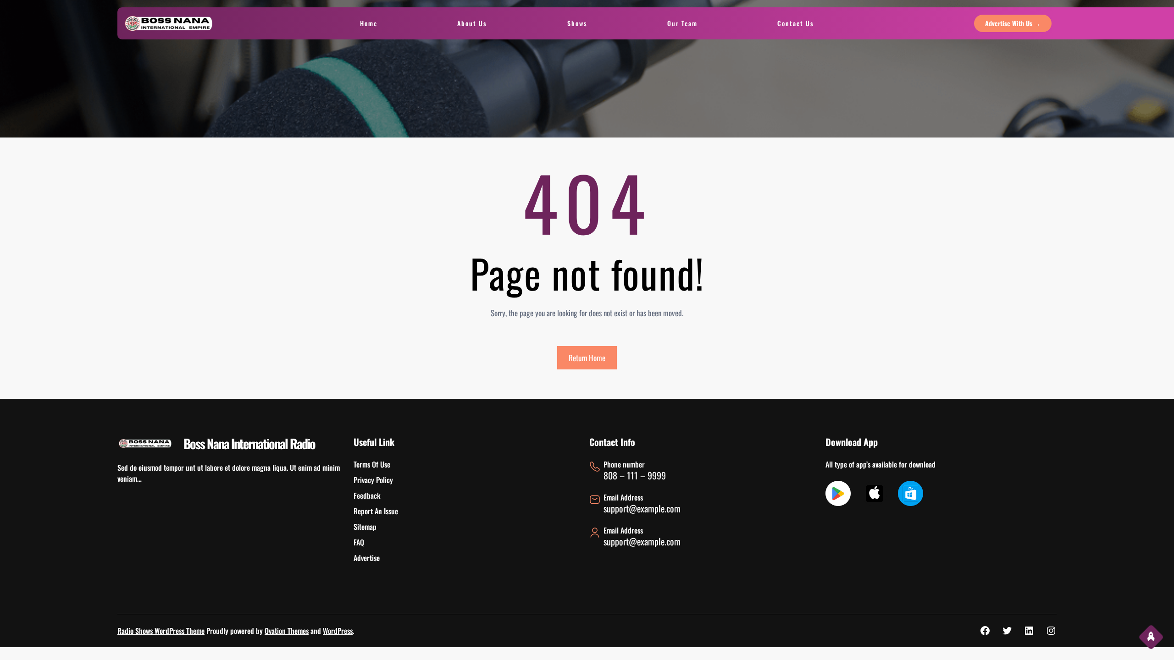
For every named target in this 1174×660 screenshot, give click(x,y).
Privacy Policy (373, 479)
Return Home (587, 357)
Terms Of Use (372, 464)
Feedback (367, 495)
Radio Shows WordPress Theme (161, 630)
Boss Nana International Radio (249, 443)
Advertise (367, 557)
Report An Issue (376, 511)
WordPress (338, 630)
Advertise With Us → (1013, 23)
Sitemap (365, 526)
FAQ (359, 542)
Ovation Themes (287, 630)
